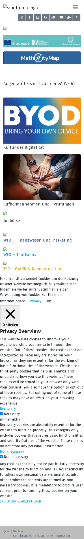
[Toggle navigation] (75, 7)
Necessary (12, 414)
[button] (9, 84)
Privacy (35, 301)
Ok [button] (49, 301)
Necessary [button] (8, 409)
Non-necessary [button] (12, 451)
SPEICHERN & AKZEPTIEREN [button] (20, 501)
